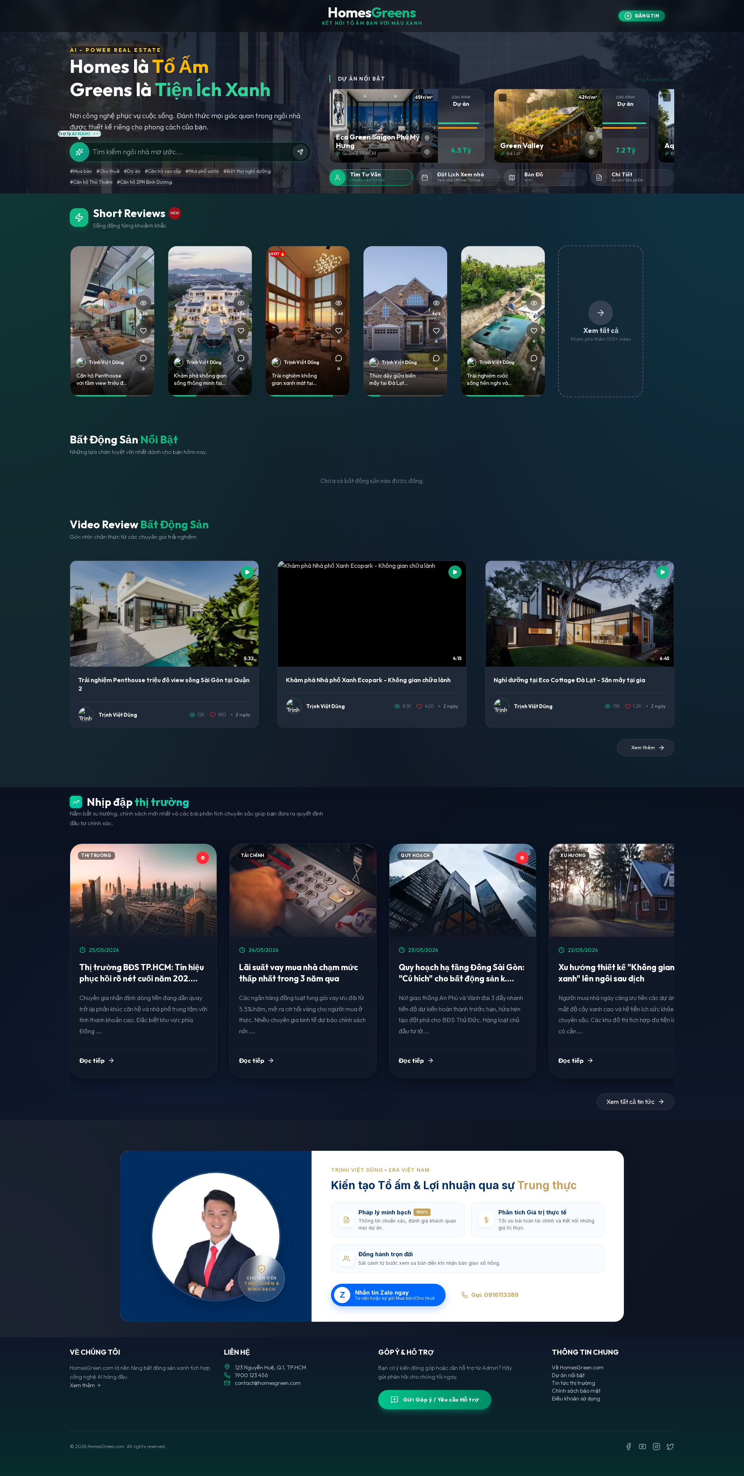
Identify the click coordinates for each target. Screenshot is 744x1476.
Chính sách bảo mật (576, 1390)
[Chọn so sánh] (338, 98)
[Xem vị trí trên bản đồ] (427, 138)
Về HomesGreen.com (578, 1367)
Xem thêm (82, 1385)
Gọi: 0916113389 (494, 1294)
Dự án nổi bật (568, 1375)
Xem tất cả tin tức (630, 1101)
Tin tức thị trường (573, 1382)
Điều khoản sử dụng (576, 1398)
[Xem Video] (427, 152)
